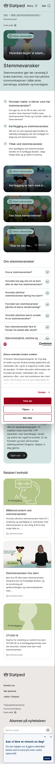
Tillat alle (27, 401)
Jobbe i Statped (11, 696)
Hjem (6, 15)
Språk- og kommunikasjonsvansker (25, 15)
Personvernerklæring (12, 709)
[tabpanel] (27, 45)
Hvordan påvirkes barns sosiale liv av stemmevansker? (23, 317)
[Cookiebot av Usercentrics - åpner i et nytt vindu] (39, 344)
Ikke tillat (27, 418)
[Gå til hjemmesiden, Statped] (14, 6)
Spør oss (16, 455)
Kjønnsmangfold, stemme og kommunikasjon (21, 340)
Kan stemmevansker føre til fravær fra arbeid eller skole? (21, 328)
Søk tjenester (10, 691)
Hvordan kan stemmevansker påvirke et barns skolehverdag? (22, 305)
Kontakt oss (9, 685)
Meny (30, 5)
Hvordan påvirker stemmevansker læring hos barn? (24, 294)
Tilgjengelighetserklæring (14, 705)
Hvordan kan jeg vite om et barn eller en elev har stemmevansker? (23, 282)
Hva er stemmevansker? (18, 272)
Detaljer (42, 392)
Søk (44, 5)
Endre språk (8, 25)
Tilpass (25, 409)
